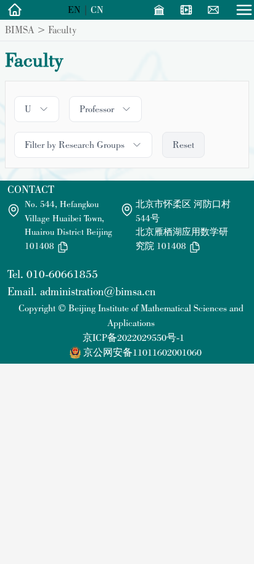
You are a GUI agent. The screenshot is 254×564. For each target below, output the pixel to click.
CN (97, 9)
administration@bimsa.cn (97, 291)
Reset (183, 144)
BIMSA (20, 29)
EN (74, 9)
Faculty (62, 29)
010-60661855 (62, 274)
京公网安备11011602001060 (142, 352)
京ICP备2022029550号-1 (133, 337)
